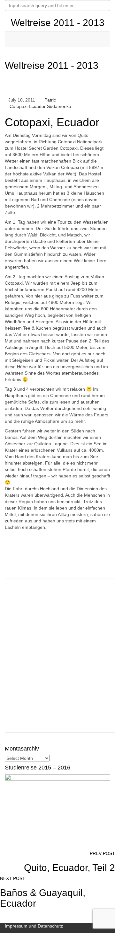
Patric (49, 99)
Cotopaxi (18, 106)
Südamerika (59, 106)
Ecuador (37, 106)
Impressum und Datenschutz (34, 926)
